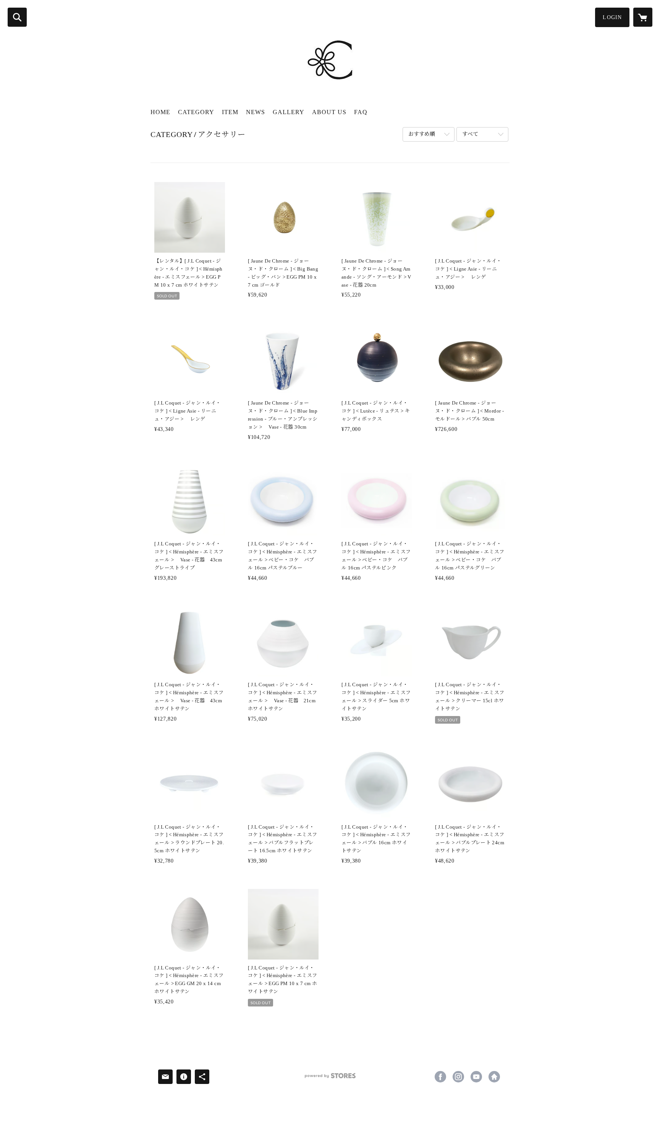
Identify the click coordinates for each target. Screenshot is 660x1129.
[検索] (17, 17)
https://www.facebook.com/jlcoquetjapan (440, 1076)
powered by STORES (330, 1078)
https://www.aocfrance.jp (494, 1076)
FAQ (360, 112)
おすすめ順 (421, 134)
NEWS (255, 112)
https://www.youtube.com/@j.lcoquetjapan (476, 1076)
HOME (160, 112)
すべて (470, 134)
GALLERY (288, 112)
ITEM (230, 112)
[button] (612, 17)
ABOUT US (329, 112)
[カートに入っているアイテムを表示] (642, 17)
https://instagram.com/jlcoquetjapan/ (458, 1076)
